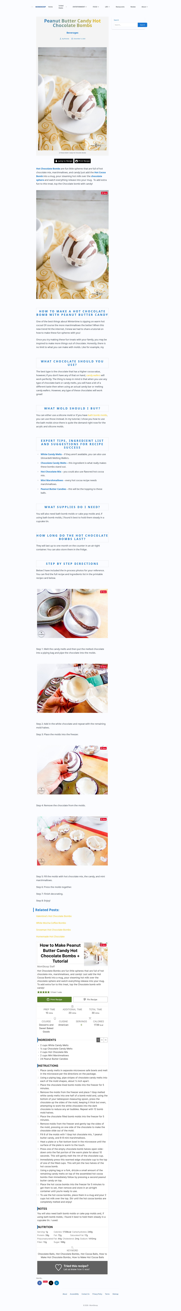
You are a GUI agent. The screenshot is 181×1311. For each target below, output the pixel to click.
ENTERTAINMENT (79, 7)
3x (106, 1040)
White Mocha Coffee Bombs (51, 922)
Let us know (70, 1269)
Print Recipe (84, 161)
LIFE (106, 7)
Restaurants (120, 7)
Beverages (72, 32)
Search (116, 20)
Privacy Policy (97, 1294)
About (144, 7)
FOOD (95, 7)
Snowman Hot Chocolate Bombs (53, 929)
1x (98, 1040)
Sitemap (115, 1294)
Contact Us (85, 1294)
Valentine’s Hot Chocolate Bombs (54, 916)
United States (61, 7)
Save (105, 193)
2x (102, 1040)
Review (133, 7)
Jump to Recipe (65, 161)
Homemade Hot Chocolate (50, 936)
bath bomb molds (97, 415)
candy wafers (93, 375)
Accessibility (74, 1294)
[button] (38, 992)
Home (50, 7)
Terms (107, 1294)
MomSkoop (40, 7)
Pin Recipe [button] (92, 999)
